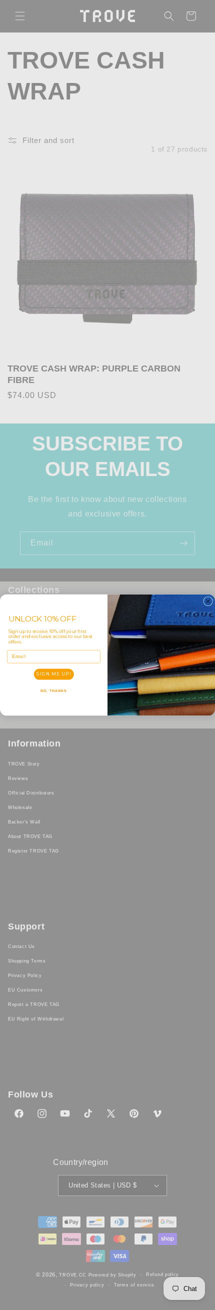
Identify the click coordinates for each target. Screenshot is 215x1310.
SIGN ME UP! (53, 674)
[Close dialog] (208, 601)
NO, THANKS (53, 691)
